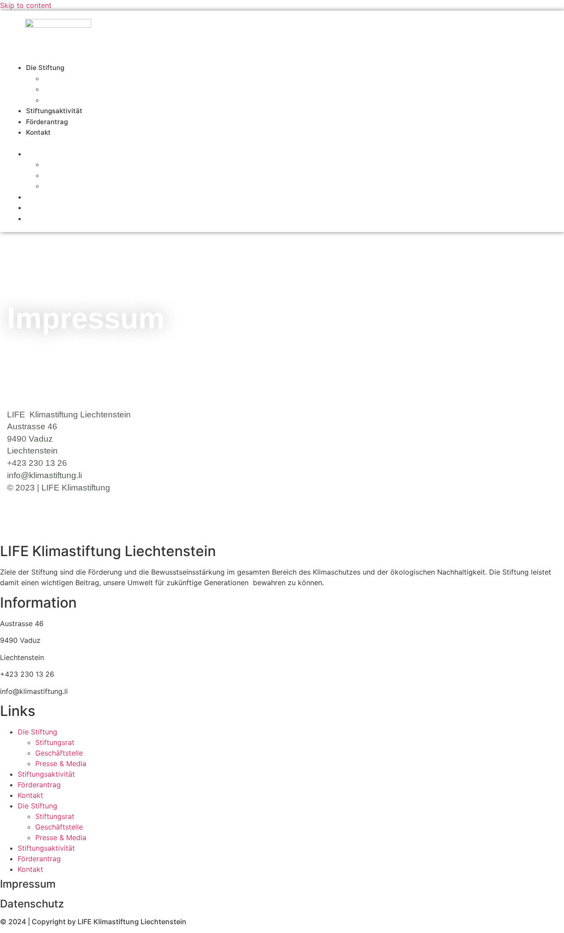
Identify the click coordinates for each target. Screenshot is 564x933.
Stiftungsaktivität (49, 197)
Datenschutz (32, 903)
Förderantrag (44, 207)
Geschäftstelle (64, 175)
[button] (271, 143)
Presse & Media (67, 186)
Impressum (28, 884)
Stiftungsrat (60, 78)
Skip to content (26, 5)
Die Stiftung (45, 67)
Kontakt (38, 132)
